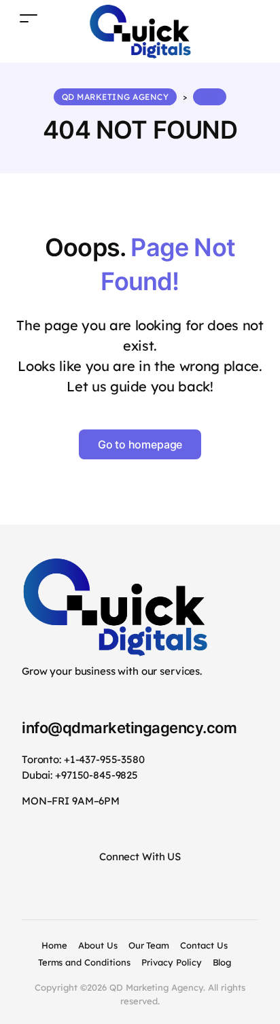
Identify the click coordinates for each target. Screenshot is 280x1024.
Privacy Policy (171, 962)
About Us (98, 945)
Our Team (149, 945)
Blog (222, 962)
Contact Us (204, 945)
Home (54, 945)
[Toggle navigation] (28, 18)
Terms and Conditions (84, 962)
